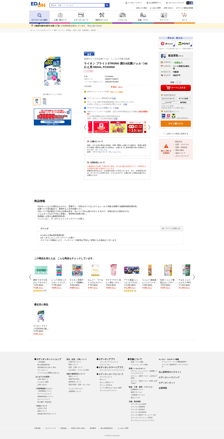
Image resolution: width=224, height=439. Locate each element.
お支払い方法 (42, 408)
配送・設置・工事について (77, 359)
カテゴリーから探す (39, 20)
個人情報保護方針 (43, 365)
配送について (73, 364)
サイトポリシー (42, 370)
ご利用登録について (44, 391)
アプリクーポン (105, 365)
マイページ (164, 20)
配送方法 (178, 142)
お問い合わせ (168, 8)
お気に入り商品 (141, 8)
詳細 (114, 98)
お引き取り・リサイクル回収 (79, 370)
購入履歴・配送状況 (44, 402)
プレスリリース (50, 428)
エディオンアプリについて (109, 362)
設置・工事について (76, 367)
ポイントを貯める (106, 385)
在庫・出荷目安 (181, 147)
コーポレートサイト (135, 3)
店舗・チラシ (143, 20)
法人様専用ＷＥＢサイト (170, 372)
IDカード (103, 380)
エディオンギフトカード (108, 390)
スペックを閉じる (173, 228)
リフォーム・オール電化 (139, 365)
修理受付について (75, 382)
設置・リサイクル (182, 144)
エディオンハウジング (176, 3)
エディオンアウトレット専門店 (142, 418)
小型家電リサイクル (138, 395)
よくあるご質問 (155, 8)
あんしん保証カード (107, 382)
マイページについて (44, 394)
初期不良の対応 (74, 379)
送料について (42, 411)
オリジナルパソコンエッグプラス (142, 420)
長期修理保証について (45, 396)
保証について (180, 153)
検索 (6, 23)
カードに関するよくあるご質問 (110, 388)
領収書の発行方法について (46, 414)
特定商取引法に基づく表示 (46, 367)
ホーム (32, 30)
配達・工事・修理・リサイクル (140, 387)
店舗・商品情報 (135, 401)
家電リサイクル (136, 392)
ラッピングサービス (76, 388)
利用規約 (63, 428)
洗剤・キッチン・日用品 (62, 30)
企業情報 (163, 388)
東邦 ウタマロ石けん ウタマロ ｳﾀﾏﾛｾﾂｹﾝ (40, 282)
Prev (86, 127)
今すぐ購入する (176, 123)
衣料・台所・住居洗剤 (81, 30)
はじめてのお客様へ (43, 377)
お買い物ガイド (60, 20)
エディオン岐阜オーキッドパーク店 (143, 415)
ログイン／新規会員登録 (184, 8)
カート (184, 16)
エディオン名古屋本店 (138, 412)
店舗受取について (75, 391)
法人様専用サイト (155, 3)
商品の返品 (179, 150)
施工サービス (135, 398)
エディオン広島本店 (138, 409)
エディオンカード (81, 20)
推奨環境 (93, 428)
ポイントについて (182, 156)
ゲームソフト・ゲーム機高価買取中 (174, 362)
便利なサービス (101, 20)
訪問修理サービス (137, 389)
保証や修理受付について (76, 374)
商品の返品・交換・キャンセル (79, 384)
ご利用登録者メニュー (44, 388)
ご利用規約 (41, 362)
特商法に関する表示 (78, 428)
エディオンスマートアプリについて (112, 370)
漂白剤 (93, 30)
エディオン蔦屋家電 (138, 407)
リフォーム (122, 20)
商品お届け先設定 (94, 26)
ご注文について (41, 406)
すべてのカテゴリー (44, 30)
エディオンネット (167, 383)
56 (45, 291)
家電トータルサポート (137, 368)
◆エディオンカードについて (109, 374)
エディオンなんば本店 (138, 404)
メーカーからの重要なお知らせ (48, 373)
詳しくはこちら (101, 150)
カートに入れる (178, 87)
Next (148, 127)
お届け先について (75, 362)
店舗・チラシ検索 (137, 362)
